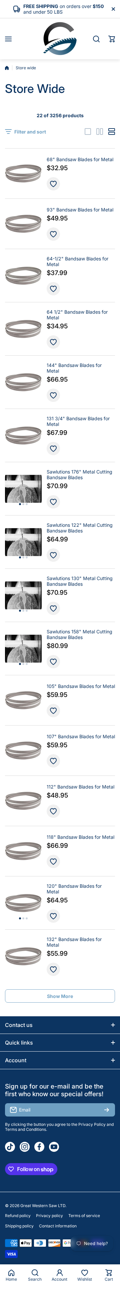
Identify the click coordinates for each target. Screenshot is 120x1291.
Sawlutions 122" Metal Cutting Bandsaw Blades (80, 527)
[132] (23, 956)
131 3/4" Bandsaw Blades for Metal (78, 421)
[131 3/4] (23, 435)
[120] (23, 903)
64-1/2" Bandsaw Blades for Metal (77, 261)
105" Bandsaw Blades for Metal (81, 686)
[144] (23, 382)
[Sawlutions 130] (23, 595)
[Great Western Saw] (60, 38)
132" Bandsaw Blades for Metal (74, 942)
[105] (23, 700)
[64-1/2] (23, 275)
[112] (23, 801)
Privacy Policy (92, 1124)
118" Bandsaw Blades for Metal (80, 837)
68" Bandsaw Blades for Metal (80, 159)
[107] (23, 750)
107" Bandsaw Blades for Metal (81, 736)
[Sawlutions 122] (23, 542)
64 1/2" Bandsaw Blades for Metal (77, 314)
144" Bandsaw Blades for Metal (74, 368)
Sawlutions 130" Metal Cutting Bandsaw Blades (80, 581)
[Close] (113, 9)
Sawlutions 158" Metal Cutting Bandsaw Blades (79, 634)
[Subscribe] (106, 1110)
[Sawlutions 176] (23, 489)
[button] (111, 39)
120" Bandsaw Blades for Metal (74, 888)
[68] (23, 173)
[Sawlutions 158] (23, 648)
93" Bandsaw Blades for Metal (80, 209)
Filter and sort (30, 132)
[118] (23, 851)
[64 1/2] (23, 329)
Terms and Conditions (25, 1129)
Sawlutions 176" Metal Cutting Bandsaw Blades (79, 474)
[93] (23, 223)
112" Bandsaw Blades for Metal (80, 787)
